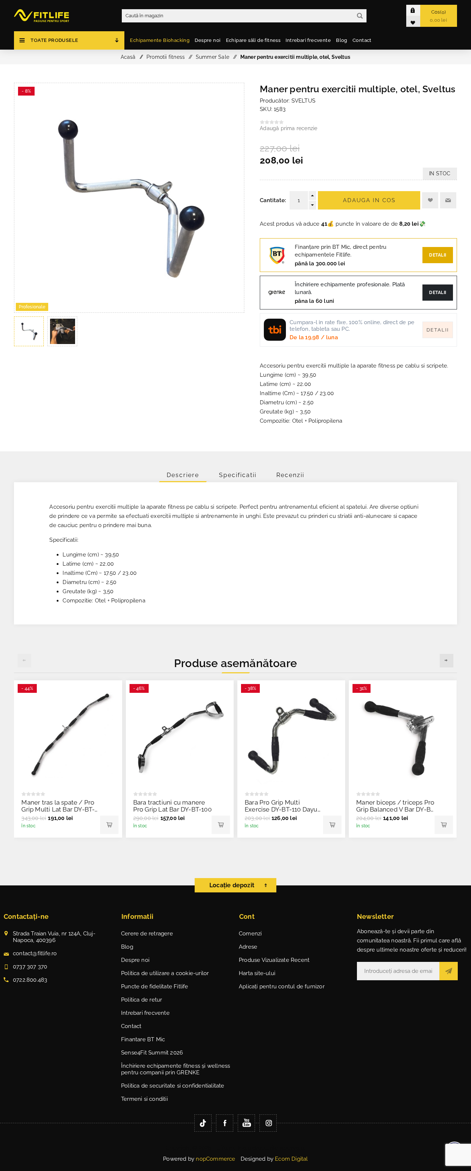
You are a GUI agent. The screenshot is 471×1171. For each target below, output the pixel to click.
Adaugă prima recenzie (288, 128)
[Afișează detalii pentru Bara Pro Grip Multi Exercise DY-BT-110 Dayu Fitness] (291, 734)
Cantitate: (273, 200)
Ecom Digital (291, 1159)
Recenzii (290, 475)
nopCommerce (215, 1159)
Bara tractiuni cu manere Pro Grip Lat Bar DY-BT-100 (172, 806)
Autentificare (418, 10)
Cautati (359, 15)
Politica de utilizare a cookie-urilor (165, 973)
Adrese (248, 946)
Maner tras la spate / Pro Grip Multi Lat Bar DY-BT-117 (58, 809)
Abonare (448, 971)
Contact (131, 1026)
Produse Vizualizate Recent (274, 960)
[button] (446, 660)
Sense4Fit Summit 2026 (152, 1052)
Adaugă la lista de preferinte (430, 200)
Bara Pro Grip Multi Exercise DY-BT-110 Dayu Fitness (281, 809)
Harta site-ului (257, 973)
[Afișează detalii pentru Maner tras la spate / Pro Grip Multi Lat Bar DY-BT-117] (68, 734)
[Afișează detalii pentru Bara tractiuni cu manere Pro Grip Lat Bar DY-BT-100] (180, 734)
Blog (127, 946)
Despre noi (135, 960)
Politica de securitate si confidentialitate (172, 1085)
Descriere (183, 475)
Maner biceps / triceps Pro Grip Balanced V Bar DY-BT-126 (396, 809)
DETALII (437, 292)
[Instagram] (268, 1123)
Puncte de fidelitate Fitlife (154, 986)
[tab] (182, 475)
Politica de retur (141, 999)
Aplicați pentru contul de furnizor (282, 986)
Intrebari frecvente (145, 1013)
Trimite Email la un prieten (448, 200)
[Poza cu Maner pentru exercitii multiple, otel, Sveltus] (129, 310)
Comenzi (250, 933)
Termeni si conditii (144, 1099)
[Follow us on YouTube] (246, 1123)
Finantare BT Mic (143, 1039)
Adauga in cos (369, 200)
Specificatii (237, 475)
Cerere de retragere (147, 933)
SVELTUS (303, 100)
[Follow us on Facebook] (224, 1123)
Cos (438, 16)
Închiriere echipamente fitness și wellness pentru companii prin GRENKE (175, 1069)
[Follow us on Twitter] (203, 1123)
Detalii (437, 255)
